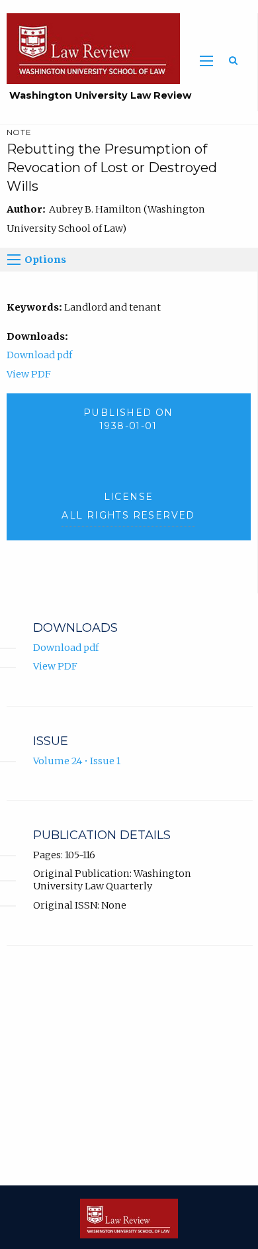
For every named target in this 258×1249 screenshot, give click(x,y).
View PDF (29, 374)
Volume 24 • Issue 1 (76, 761)
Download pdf (39, 355)
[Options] (14, 259)
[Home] (90, 48)
